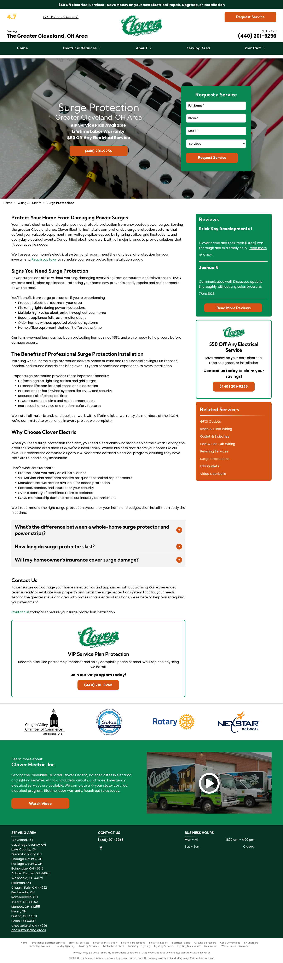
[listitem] (98, 658)
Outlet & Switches (214, 436)
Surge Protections (214, 458)
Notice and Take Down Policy (163, 952)
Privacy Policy (80, 952)
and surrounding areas (28, 930)
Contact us (20, 612)
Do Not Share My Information (109, 952)
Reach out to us (44, 259)
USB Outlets (209, 466)
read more (258, 248)
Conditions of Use (136, 952)
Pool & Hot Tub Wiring (217, 443)
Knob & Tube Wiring (216, 429)
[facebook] (101, 848)
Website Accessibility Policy (195, 952)
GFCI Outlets (210, 421)
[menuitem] (23, 48)
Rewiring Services (214, 451)
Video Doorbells (213, 473)
